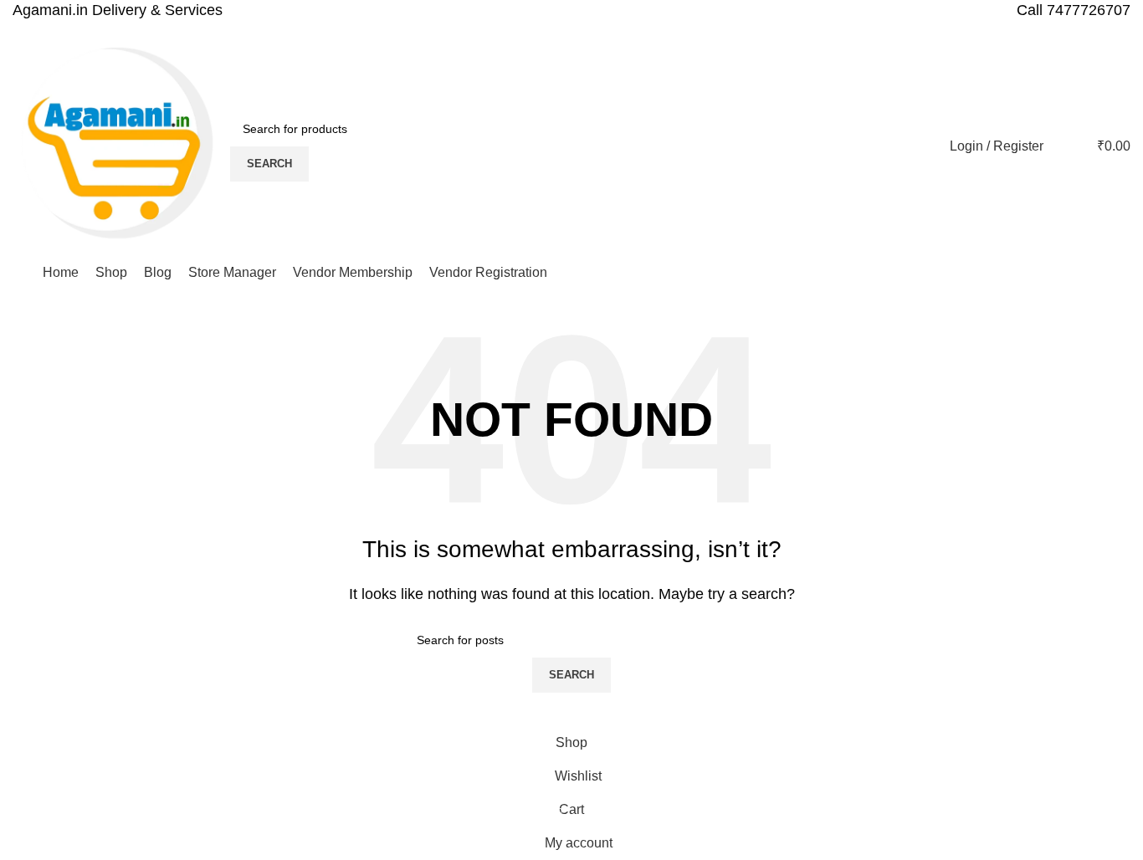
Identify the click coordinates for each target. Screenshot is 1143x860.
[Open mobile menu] (19, 272)
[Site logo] (117, 145)
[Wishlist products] (1067, 146)
